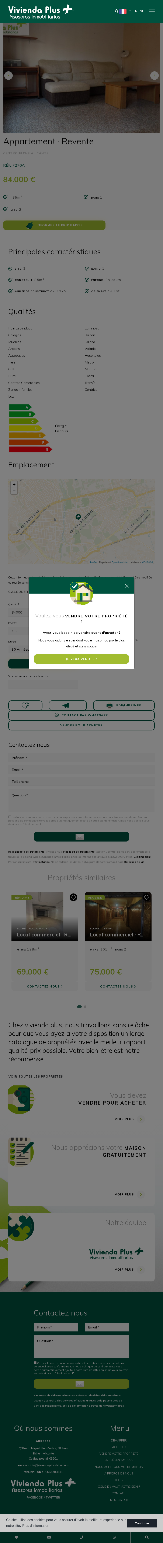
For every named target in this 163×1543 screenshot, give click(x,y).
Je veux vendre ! (81, 659)
